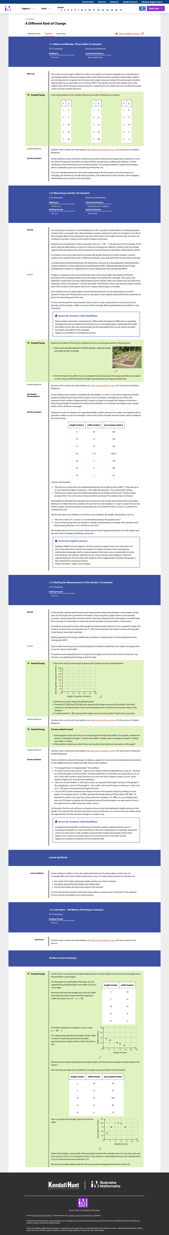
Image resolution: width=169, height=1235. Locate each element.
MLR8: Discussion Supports (98, 206)
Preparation (34, 34)
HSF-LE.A (54, 213)
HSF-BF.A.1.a (56, 206)
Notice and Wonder (95, 57)
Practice (60, 34)
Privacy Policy (74, 1210)
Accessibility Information (90, 1210)
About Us (102, 2)
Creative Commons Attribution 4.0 (81, 1215)
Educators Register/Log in (152, 2)
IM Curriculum (88, 2)
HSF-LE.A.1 (55, 57)
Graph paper (93, 213)
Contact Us (114, 2)
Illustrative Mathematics (41, 1215)
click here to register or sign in (104, 149)
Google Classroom (130, 2)
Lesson (48, 34)
